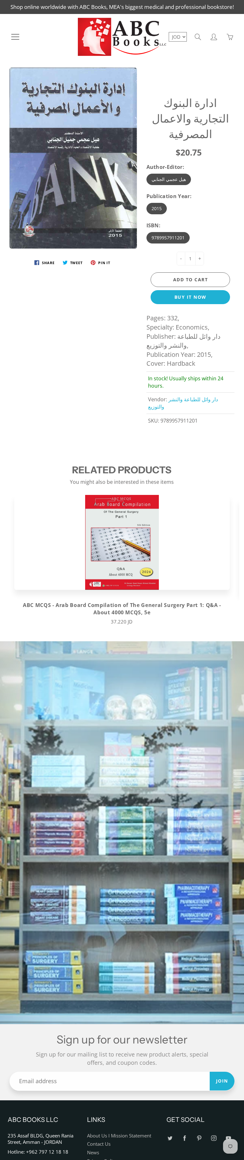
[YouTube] (228, 1138)
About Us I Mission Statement (119, 1136)
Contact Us (99, 1144)
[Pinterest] (199, 1138)
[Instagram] (213, 1138)
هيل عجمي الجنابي (169, 179)
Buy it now (190, 297)
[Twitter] (169, 1138)
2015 (157, 208)
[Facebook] (184, 1138)
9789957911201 (168, 238)
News (93, 1153)
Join (222, 1081)
